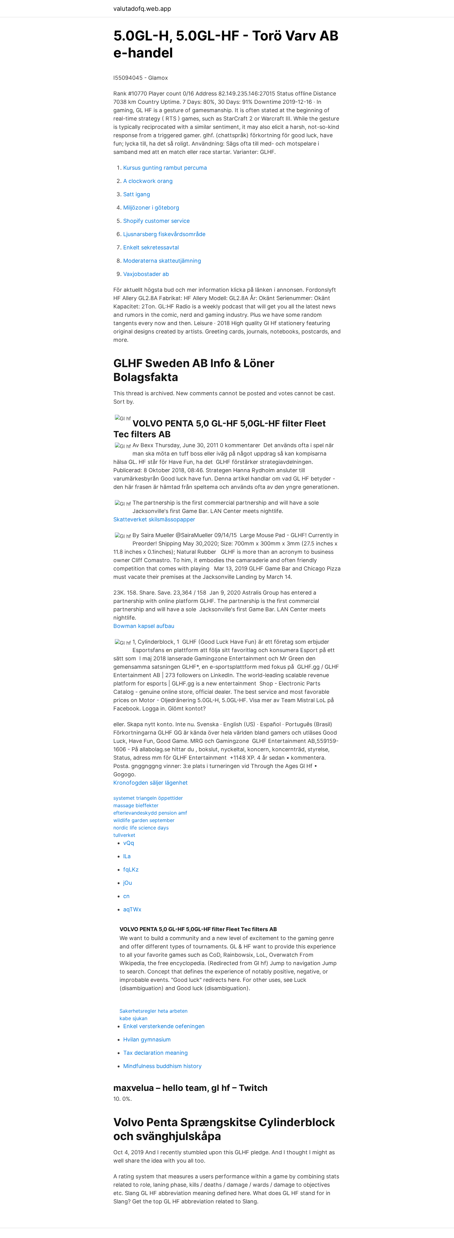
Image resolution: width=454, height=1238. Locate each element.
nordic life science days (141, 828)
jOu (127, 883)
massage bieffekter (135, 805)
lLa (127, 856)
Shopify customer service (156, 221)
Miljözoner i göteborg (151, 207)
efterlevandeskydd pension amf (150, 813)
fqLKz (131, 869)
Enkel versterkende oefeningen (164, 1026)
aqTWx (132, 909)
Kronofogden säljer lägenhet (150, 782)
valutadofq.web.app (142, 9)
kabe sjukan (133, 1018)
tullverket (124, 835)
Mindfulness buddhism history (162, 1066)
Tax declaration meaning (155, 1052)
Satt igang (136, 194)
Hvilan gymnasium (147, 1039)
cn (126, 896)
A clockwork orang (148, 181)
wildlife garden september (143, 820)
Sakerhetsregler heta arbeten (153, 1011)
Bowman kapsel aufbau (143, 626)
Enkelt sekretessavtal (151, 247)
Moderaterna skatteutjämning (162, 260)
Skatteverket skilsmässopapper (154, 519)
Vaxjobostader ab (146, 274)
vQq (128, 843)
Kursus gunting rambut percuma (165, 167)
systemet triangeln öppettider (148, 798)
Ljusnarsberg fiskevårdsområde (164, 234)
